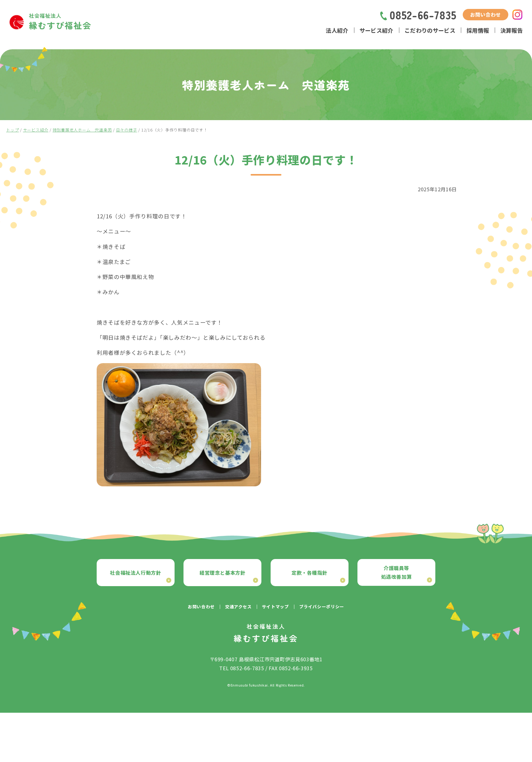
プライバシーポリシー (321, 606)
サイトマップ (275, 606)
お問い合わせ (485, 14)
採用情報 (477, 30)
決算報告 (511, 30)
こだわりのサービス (430, 30)
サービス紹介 (376, 30)
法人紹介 (337, 30)
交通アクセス (238, 606)
